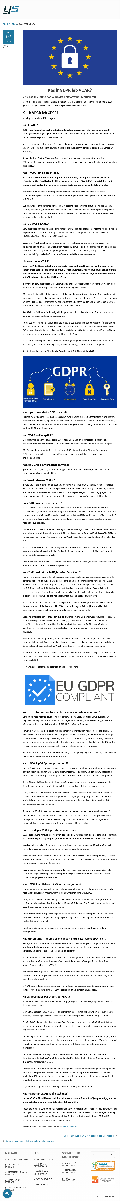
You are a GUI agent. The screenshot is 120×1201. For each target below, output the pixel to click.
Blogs (14, 24)
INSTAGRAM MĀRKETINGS (69, 1171)
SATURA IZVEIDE (44, 1179)
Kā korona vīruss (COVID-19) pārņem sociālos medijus (89, 1136)
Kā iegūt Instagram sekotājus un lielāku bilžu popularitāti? (33, 1141)
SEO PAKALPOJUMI (45, 1159)
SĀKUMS (6, 24)
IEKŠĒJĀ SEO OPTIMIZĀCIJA (41, 1173)
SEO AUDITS (42, 1185)
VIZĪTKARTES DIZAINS (18, 1159)
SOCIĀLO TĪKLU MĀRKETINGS (70, 1164)
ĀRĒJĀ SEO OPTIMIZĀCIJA (40, 1165)
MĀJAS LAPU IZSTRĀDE (12, 1181)
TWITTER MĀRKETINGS (68, 1179)
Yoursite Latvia (70, 1127)
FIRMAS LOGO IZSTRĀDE (13, 1166)
